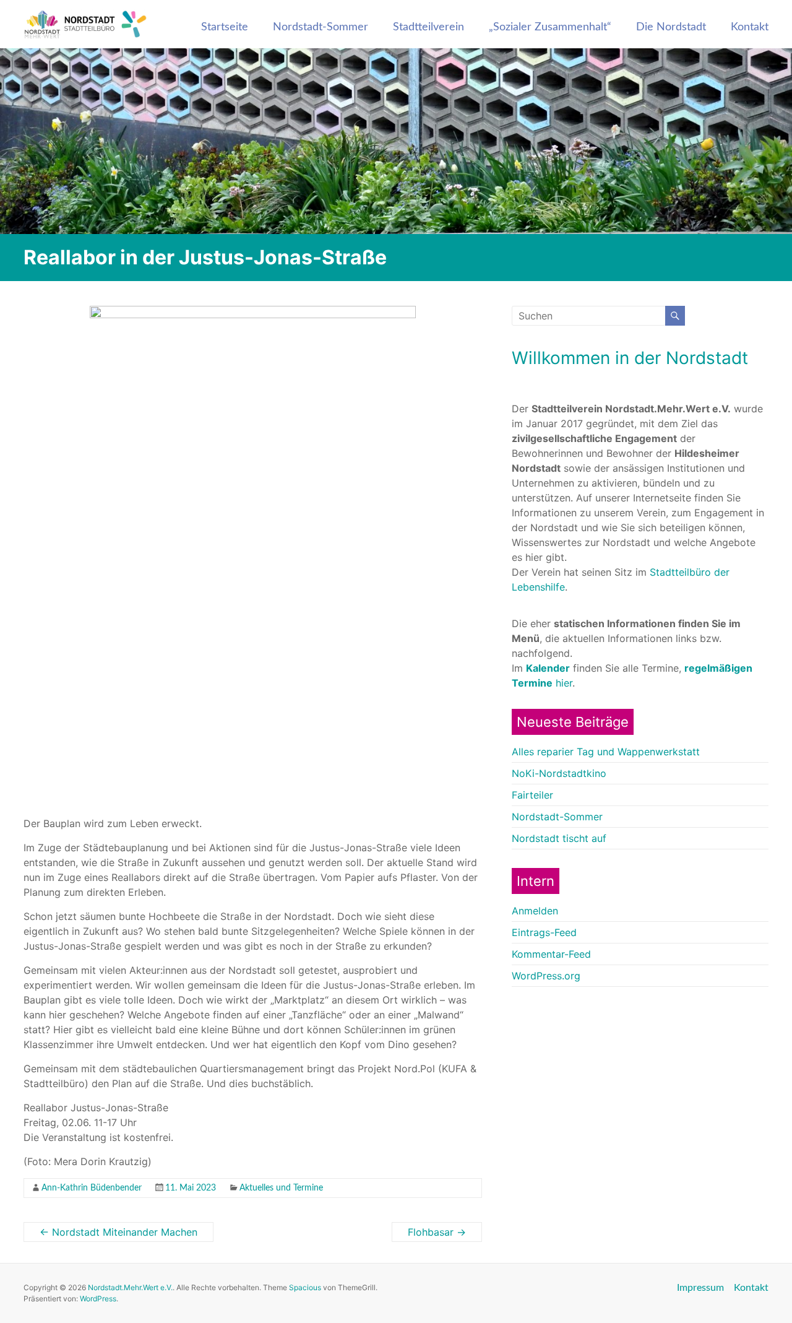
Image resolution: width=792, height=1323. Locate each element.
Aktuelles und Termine (281, 1188)
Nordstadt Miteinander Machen (118, 1232)
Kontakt (749, 27)
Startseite (224, 27)
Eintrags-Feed (544, 932)
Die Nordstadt (671, 27)
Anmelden (535, 910)
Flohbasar (437, 1232)
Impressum (700, 1288)
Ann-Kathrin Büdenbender (91, 1188)
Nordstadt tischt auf (559, 838)
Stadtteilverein (428, 27)
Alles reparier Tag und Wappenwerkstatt (606, 751)
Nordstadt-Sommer (320, 27)
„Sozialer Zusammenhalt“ (550, 27)
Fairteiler (532, 795)
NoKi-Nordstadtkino (559, 773)
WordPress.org (546, 975)
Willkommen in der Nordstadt (630, 357)
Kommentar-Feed (551, 954)
